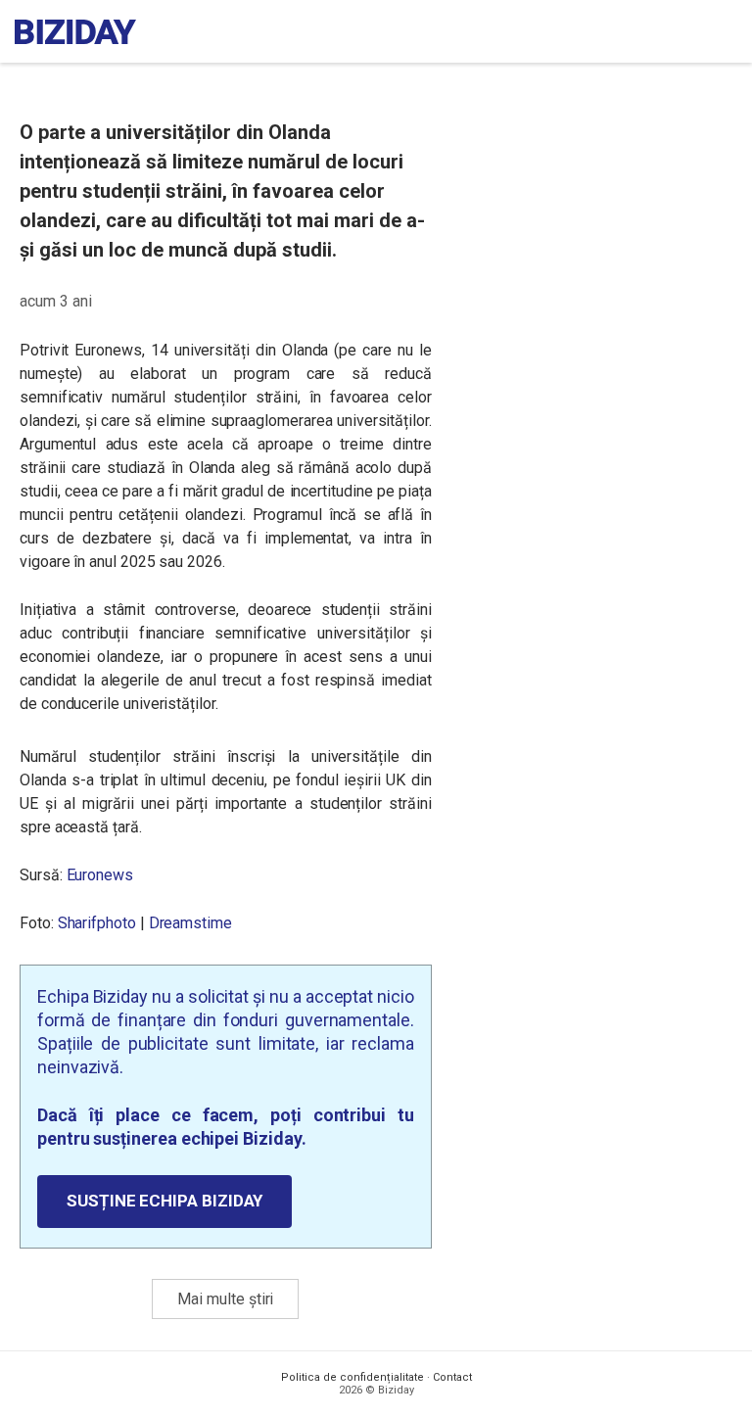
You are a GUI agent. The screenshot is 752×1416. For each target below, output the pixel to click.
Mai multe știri (225, 1299)
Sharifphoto (97, 923)
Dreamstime (190, 923)
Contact (452, 1377)
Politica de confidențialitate (352, 1377)
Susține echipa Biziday (164, 1200)
